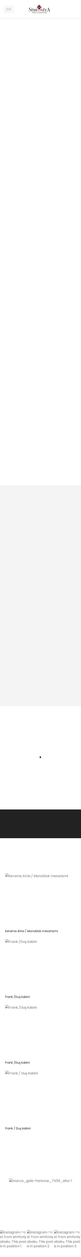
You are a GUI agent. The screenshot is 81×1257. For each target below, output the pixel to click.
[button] (13, 1243)
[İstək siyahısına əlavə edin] (64, 879)
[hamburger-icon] (9, 9)
